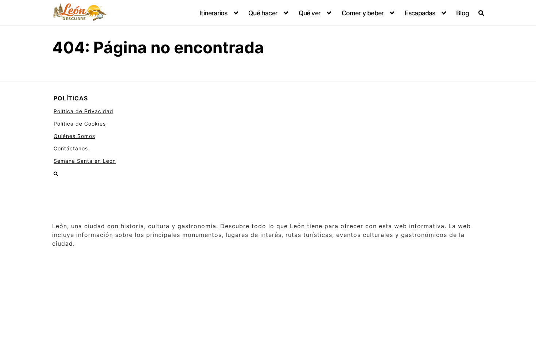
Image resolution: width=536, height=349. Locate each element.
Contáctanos (71, 148)
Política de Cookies (80, 123)
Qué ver (310, 13)
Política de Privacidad (83, 111)
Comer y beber (363, 13)
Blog (462, 13)
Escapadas (420, 13)
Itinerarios (213, 13)
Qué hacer (262, 13)
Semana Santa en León (85, 161)
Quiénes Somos (74, 136)
